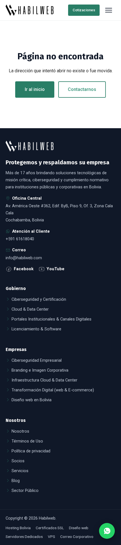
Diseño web (78, 528)
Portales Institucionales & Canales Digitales (51, 319)
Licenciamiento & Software (36, 329)
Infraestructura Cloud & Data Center (44, 380)
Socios (18, 460)
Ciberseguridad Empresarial (37, 360)
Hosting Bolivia (18, 528)
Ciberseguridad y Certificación (39, 299)
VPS (51, 536)
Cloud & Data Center (30, 309)
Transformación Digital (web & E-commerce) (53, 390)
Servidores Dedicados (24, 536)
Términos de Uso (27, 441)
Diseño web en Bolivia (31, 399)
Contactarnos (82, 89)
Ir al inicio (35, 89)
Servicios (20, 470)
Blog (16, 480)
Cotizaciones (84, 10)
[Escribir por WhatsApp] (107, 531)
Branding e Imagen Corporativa (40, 370)
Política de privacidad (31, 451)
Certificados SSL (50, 528)
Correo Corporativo (76, 536)
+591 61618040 (20, 238)
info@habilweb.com (24, 257)
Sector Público (25, 490)
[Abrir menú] (109, 10)
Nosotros (20, 431)
